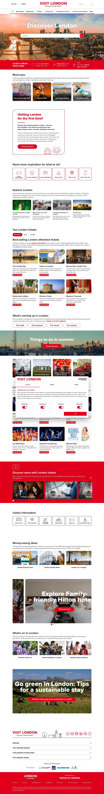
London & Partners (30, 777)
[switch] (43, 407)
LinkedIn (81, 733)
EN (15, 4)
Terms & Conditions (73, 782)
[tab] (17, 234)
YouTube (72, 733)
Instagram (76, 733)
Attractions (17, 235)
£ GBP (23, 4)
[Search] (92, 4)
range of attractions (38, 243)
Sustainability (49, 782)
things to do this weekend (56, 321)
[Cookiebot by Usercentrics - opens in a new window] (80, 379)
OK (75, 413)
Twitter (85, 733)
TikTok (67, 733)
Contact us (15, 782)
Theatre (32, 235)
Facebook (89, 733)
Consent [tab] (27, 384)
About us (25, 782)
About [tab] (76, 384)
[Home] (12, 11)
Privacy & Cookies (86, 782)
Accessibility (60, 782)
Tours (25, 235)
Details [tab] (52, 384)
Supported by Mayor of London (70, 777)
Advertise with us (36, 782)
